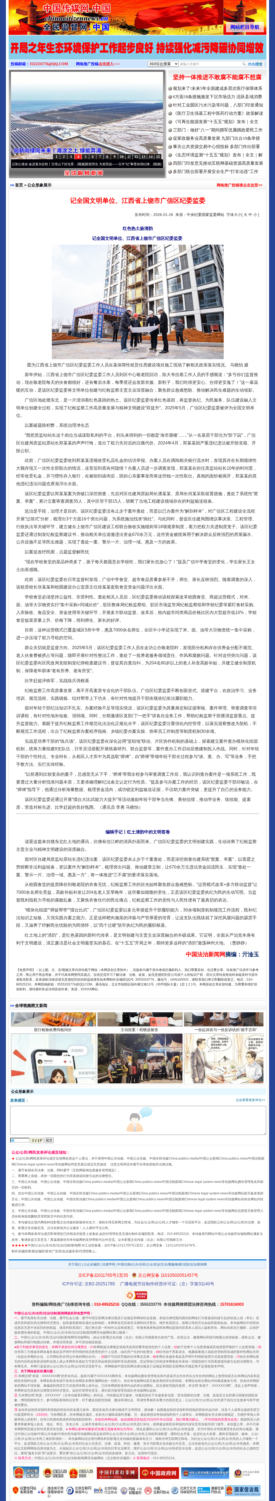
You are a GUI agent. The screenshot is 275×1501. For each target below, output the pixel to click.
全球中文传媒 (53, 15)
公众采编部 (92, 1264)
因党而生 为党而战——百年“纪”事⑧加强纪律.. (71, 164)
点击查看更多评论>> (250, 1100)
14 (151, 157)
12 (136, 157)
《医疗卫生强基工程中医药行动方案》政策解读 (218, 113)
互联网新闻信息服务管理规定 (94, 1170)
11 (129, 157)
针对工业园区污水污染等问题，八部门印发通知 (218, 105)
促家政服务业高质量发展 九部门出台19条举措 (216, 138)
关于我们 (74, 1264)
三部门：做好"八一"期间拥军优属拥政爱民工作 (218, 130)
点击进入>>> (109, 64)
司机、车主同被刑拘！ (139, 1015)
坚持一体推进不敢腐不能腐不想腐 (217, 77)
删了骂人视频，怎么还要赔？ (52, 1015)
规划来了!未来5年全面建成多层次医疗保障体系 (217, 88)
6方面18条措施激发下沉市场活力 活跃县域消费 (217, 96)
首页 (19, 185)
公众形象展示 (39, 185)
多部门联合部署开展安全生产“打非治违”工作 (215, 171)
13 (143, 157)
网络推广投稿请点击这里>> (239, 185)
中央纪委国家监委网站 (205, 214)
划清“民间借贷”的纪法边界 (226, 1015)
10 (122, 157)
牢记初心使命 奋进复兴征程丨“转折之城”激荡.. (147, 164)
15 (158, 157)
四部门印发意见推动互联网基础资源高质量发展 (218, 163)
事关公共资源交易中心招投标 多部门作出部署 (216, 146)
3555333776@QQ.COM (49, 64)
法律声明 (108, 1264)
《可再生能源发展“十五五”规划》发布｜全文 (215, 121)
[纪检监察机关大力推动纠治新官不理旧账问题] (137, 53)
